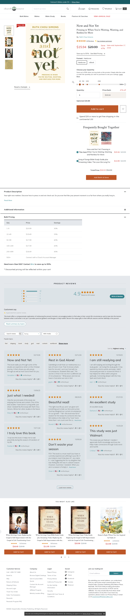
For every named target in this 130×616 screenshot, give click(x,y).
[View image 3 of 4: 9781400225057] (9, 53)
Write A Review (117, 296)
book (20, 343)
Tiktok (70, 575)
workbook (53, 343)
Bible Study (50, 16)
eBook (91, 62)
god (32, 343)
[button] (123, 109)
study (26, 343)
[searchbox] (11, 333)
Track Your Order (12, 592)
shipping (13, 343)
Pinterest (71, 585)
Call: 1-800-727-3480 (13, 572)
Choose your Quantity (85, 70)
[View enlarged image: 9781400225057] (45, 53)
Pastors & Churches (80, 16)
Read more (78, 420)
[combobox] (51, 8)
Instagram (71, 572)
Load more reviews (65, 488)
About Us (33, 572)
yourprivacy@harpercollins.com (102, 597)
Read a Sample (20, 87)
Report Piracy (51, 572)
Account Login (11, 588)
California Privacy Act (54, 582)
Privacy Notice (52, 579)
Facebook (71, 578)
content (44, 343)
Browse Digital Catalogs (38, 575)
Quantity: (80, 90)
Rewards (9, 598)
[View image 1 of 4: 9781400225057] (9, 30)
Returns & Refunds (12, 582)
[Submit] (68, 9)
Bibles (37, 16)
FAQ (7, 579)
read (37, 343)
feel (6, 343)
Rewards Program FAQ (14, 601)
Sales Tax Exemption (13, 595)
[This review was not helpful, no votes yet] (38, 379)
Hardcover (82, 62)
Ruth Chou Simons (86, 37)
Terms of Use (51, 575)
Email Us (9, 575)
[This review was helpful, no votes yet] (34, 379)
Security (50, 591)
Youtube (70, 582)
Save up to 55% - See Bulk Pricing (89, 53)
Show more (63, 343)
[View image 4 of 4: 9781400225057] (9, 64)
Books (63, 16)
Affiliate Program (35, 590)
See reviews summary (104, 41)
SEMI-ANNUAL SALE (102, 16)
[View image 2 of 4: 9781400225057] (9, 42)
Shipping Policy (11, 585)
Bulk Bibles (24, 16)
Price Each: (106, 90)
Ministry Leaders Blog (37, 593)
